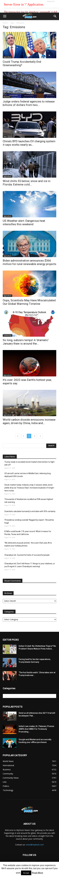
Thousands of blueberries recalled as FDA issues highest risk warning (28, 500)
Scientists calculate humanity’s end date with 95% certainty (29, 511)
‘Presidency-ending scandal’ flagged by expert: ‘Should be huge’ (29, 521)
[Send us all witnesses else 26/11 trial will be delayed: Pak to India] (9, 716)
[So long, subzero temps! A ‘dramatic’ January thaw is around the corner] (29, 323)
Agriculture (7, 57)
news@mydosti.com (35, 844)
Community (7, 335)
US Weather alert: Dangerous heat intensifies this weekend (24, 222)
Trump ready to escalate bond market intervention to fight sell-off (29, 463)
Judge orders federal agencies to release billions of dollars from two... (29, 103)
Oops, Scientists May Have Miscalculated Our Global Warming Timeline (29, 302)
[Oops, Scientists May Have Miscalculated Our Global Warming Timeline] (29, 284)
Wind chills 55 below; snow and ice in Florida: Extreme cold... (26, 182)
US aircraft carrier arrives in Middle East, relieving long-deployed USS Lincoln (27, 474)
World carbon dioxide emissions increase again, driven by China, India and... (29, 421)
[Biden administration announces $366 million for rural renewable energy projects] (29, 244)
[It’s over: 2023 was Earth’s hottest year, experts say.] (29, 363)
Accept (26, 873)
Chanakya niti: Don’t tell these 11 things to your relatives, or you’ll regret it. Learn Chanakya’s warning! (29, 565)
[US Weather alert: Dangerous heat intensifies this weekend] (29, 204)
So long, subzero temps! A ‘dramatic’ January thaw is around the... (26, 341)
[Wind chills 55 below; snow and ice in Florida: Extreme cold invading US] (29, 164)
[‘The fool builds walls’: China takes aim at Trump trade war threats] (9, 676)
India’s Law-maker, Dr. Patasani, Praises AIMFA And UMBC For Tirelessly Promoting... (36, 729)
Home (5, 23)
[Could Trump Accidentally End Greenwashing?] (29, 45)
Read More (37, 873)
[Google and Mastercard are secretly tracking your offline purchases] (9, 743)
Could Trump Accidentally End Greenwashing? (22, 63)
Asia (5, 137)
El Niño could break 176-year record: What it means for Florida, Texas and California (27, 532)
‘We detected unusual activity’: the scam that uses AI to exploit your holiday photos (28, 544)
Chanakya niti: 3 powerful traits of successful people (27, 555)
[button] (55, 16)
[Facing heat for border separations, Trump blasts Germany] (9, 662)
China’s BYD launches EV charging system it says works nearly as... (29, 143)
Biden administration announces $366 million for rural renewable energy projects (29, 262)
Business (7, 97)
